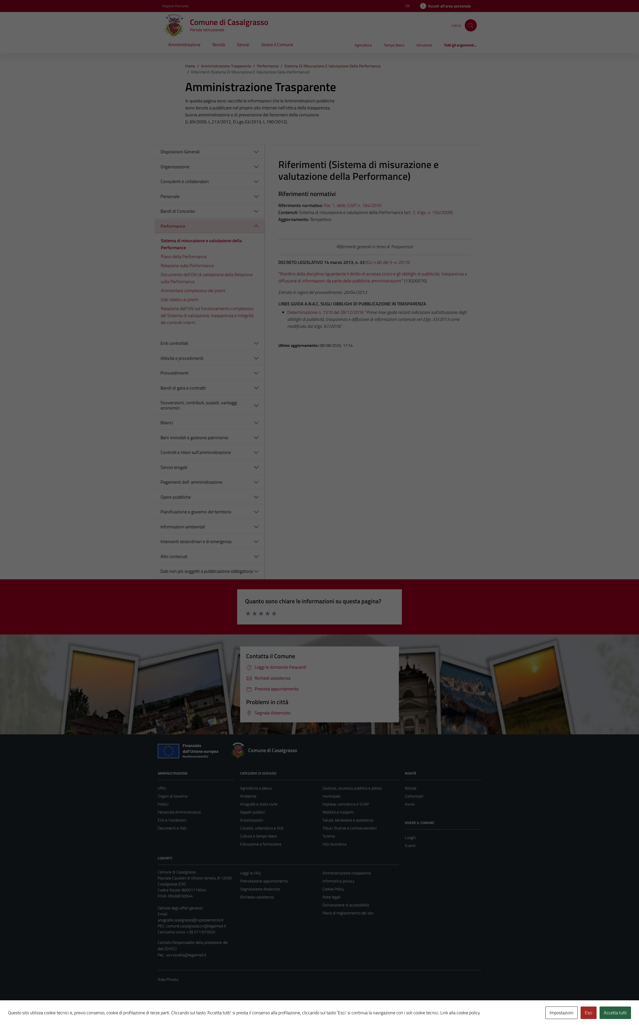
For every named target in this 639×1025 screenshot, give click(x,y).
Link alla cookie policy (460, 1012)
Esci (588, 1012)
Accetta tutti (615, 1012)
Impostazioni (561, 1012)
